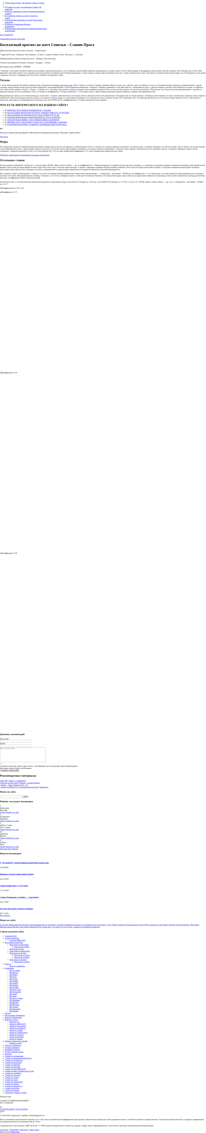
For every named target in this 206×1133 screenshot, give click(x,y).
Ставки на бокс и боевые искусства (19, 1071)
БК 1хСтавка (15, 970)
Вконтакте (15, 1132)
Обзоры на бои (16, 1043)
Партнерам (14, 1130)
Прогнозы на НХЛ (22, 962)
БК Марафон (15, 1000)
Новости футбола (17, 1037)
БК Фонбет (14, 1011)
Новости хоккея (16, 1039)
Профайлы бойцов (12, 1050)
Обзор (2, 812)
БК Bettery (14, 975)
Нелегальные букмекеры (15, 1015)
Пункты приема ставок (14, 1052)
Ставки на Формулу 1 (13, 1086)
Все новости (5, 915)
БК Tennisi (14, 983)
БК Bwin (13, 977)
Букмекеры (9, 968)
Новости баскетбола (18, 1026)
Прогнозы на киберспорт (20, 951)
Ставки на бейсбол (12, 1065)
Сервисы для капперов (14, 1056)
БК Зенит (13, 994)
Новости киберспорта (18, 1033)
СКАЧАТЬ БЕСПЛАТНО (14, 1109)
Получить (4, 137)
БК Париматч (15, 1009)
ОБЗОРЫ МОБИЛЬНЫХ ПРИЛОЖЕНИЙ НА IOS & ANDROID (33, 117)
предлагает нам (66, 85)
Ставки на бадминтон (14, 1060)
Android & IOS (11, 936)
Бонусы (8, 964)
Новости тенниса (17, 1035)
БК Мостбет (14, 1005)
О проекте (4, 1130)
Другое (8, 1013)
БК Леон (13, 996)
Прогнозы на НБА (21, 947)
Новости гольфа (16, 1030)
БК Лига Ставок (16, 998)
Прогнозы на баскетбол (19, 945)
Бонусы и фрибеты (17, 966)
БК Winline (14, 985)
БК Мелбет (14, 1003)
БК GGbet (14, 979)
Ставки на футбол (12, 1088)
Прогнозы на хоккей (18, 960)
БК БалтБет (14, 988)
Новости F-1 (15, 1022)
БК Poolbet (14, 981)
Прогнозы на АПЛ (22, 955)
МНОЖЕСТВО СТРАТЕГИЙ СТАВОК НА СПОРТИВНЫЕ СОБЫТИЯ (37, 122)
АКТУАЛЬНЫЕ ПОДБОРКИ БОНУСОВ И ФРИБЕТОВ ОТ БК (33, 115)
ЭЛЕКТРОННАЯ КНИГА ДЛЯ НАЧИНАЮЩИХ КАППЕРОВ (33, 120)
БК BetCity (14, 973)
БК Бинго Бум (15, 990)
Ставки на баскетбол (13, 1063)
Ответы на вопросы (13, 1045)
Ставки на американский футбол (18, 1058)
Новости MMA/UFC (18, 1024)
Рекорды (8, 1054)
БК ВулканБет (15, 992)
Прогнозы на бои (17, 949)
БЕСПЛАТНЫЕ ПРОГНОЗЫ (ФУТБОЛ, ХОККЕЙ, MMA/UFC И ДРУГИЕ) (38, 113)
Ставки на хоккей (12, 1090)
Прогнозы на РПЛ (21, 958)
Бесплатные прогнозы (14, 943)
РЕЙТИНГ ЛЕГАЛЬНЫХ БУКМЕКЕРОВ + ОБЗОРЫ (29, 110)
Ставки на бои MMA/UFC (15, 1069)
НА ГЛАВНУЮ (6, 35)
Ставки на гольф (11, 1078)
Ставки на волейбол (13, 1073)
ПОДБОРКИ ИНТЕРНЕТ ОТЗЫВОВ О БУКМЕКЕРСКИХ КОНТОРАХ (37, 125)
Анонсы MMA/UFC (18, 940)
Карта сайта (34, 1130)
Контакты (24, 1130)
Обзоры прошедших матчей (16, 1041)
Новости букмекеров (13, 1018)
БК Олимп (14, 1007)
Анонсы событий (12, 938)
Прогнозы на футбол (18, 953)
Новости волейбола (18, 1028)
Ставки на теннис (12, 1084)
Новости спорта (11, 1020)
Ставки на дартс (11, 1080)
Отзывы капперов (12, 1048)
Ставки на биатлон (12, 1067)
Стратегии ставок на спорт (16, 1093)
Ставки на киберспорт (14, 1082)
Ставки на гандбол (12, 1075)
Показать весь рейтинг (9, 849)
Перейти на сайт (12, 812)
